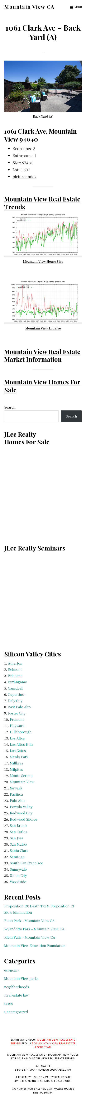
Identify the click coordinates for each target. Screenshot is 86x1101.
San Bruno (18, 825)
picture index (25, 176)
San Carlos (18, 831)
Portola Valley (21, 806)
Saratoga (17, 856)
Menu (78, 7)
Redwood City (21, 813)
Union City (18, 875)
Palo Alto (17, 800)
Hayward (17, 725)
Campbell (15, 688)
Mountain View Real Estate (42, 351)
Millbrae (16, 763)
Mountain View (22, 781)
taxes (8, 1003)
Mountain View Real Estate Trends (42, 203)
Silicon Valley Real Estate (52, 1077)
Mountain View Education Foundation (35, 945)
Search (9, 407)
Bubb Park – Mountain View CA (29, 920)
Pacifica (16, 794)
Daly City (15, 700)
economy (11, 970)
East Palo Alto (19, 707)
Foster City (16, 713)
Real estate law (16, 995)
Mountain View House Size (43, 261)
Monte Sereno (21, 775)
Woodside (18, 881)
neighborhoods (16, 986)
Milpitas (16, 769)
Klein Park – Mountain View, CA (29, 937)
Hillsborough (21, 731)
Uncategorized (16, 1011)
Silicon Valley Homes (58, 1089)
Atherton (15, 663)
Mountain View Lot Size (43, 328)
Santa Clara (19, 850)
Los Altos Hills (21, 744)
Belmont (15, 669)
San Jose (17, 838)
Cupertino (16, 694)
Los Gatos (18, 750)
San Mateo (18, 844)
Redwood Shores (23, 819)
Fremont (17, 719)
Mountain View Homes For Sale (42, 386)
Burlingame (17, 682)
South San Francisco (26, 863)
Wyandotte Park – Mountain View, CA (34, 929)
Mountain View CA (29, 6)
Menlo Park (19, 756)
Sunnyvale (18, 869)
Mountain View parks (21, 978)
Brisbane (15, 675)
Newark (16, 788)
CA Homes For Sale (26, 1089)
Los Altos (17, 738)
